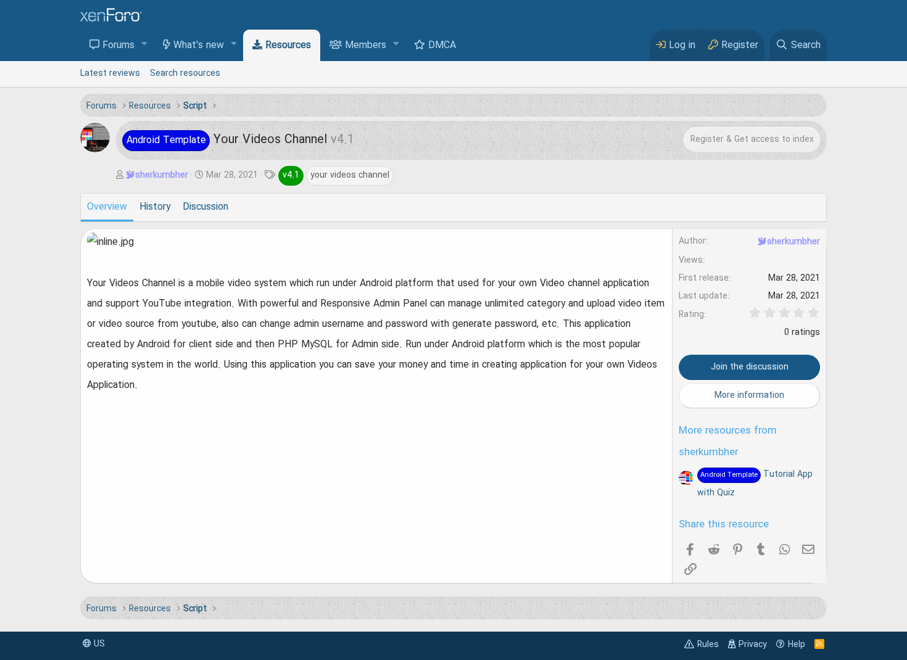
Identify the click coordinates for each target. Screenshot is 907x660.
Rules (708, 644)
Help (796, 644)
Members (365, 45)
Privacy (753, 644)
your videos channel (349, 175)
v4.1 (291, 175)
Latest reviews (110, 73)
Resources (288, 45)
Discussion (205, 207)
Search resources (185, 73)
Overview (107, 207)
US (98, 644)
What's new (198, 45)
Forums (118, 45)
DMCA (442, 45)
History (154, 207)
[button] (145, 45)
